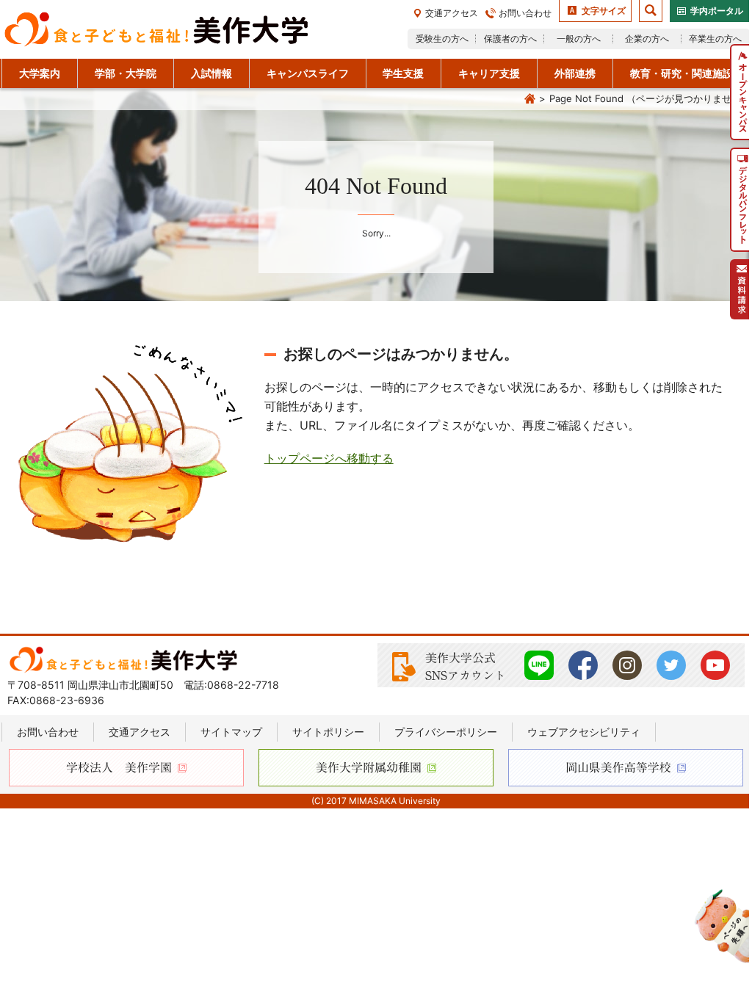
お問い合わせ (525, 12)
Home (529, 99)
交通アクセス (451, 12)
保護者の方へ (510, 38)
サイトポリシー (328, 731)
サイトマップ (231, 731)
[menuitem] (741, 92)
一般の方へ (579, 38)
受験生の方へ (442, 38)
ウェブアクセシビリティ (583, 731)
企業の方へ (647, 38)
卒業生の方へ (715, 38)
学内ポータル (716, 10)
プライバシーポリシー (445, 731)
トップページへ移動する (329, 458)
